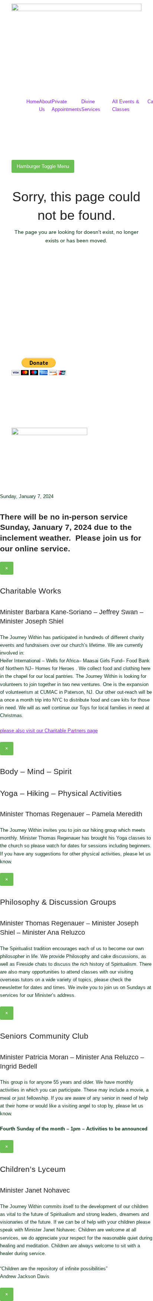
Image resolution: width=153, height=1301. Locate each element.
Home (32, 101)
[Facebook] (21, 394)
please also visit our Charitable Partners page (49, 730)
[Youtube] (61, 394)
